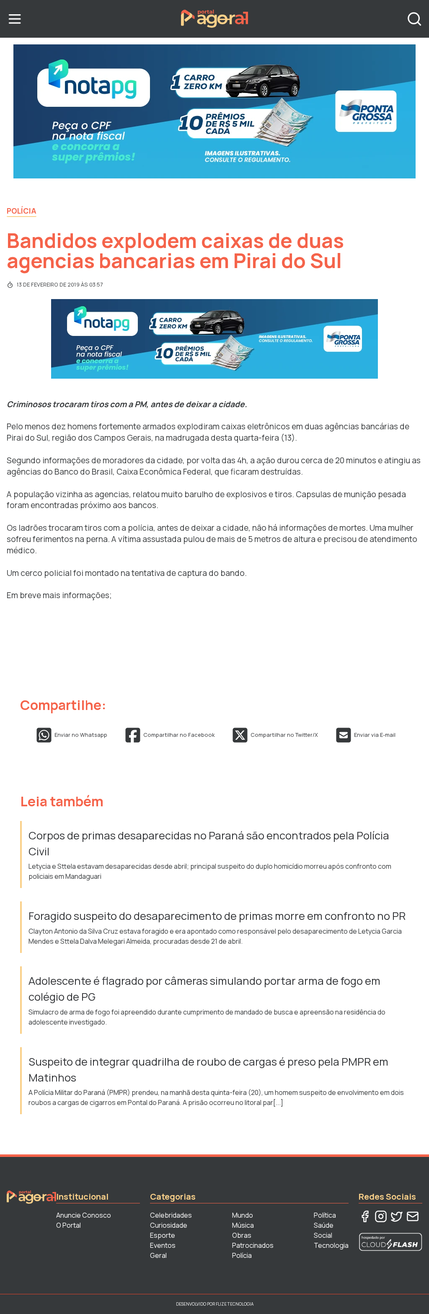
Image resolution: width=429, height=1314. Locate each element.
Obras (241, 1235)
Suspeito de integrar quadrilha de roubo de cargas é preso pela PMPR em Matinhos (208, 1069)
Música (243, 1225)
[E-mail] (412, 1216)
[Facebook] (365, 1216)
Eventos (163, 1245)
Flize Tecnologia (234, 1304)
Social (323, 1235)
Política (325, 1215)
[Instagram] (381, 1216)
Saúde (323, 1225)
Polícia (21, 211)
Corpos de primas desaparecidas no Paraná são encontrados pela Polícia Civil (208, 843)
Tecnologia (331, 1245)
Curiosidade (168, 1225)
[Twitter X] (396, 1216)
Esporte (162, 1235)
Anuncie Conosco (83, 1215)
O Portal (68, 1225)
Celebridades (171, 1215)
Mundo (242, 1215)
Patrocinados (253, 1245)
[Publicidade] (214, 111)
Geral (158, 1255)
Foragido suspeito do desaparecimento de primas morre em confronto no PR (217, 916)
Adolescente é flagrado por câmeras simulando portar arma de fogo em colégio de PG (204, 988)
